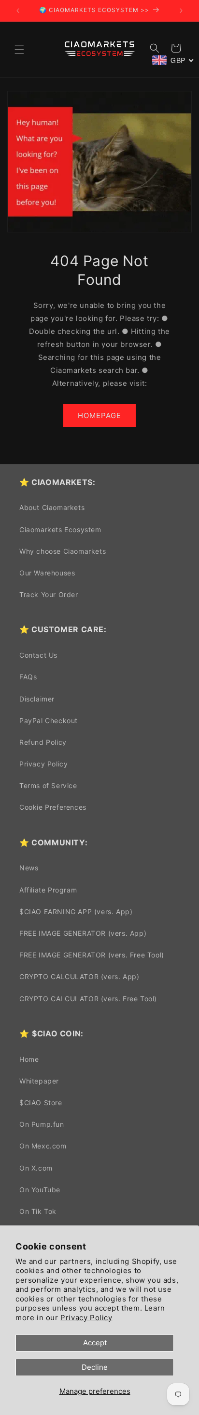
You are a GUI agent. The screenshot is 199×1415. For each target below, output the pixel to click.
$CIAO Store (40, 1102)
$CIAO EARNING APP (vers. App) (75, 911)
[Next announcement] (181, 10)
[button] (19, 49)
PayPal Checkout (48, 720)
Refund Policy (43, 742)
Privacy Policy (86, 1317)
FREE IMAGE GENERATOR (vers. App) (82, 933)
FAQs (28, 677)
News (28, 868)
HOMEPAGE (99, 415)
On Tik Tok (38, 1211)
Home (29, 1059)
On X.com (36, 1168)
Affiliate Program (48, 890)
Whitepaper (39, 1081)
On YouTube (39, 1190)
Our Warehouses (47, 573)
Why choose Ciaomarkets (62, 551)
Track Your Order (48, 594)
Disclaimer (37, 699)
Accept (95, 1342)
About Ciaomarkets (52, 507)
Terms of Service (48, 785)
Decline (95, 1367)
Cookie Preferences (52, 807)
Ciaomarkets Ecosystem (60, 529)
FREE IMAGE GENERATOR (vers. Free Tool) (91, 955)
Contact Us (38, 655)
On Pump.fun (41, 1124)
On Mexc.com (43, 1146)
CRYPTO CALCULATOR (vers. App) (79, 976)
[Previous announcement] (17, 10)
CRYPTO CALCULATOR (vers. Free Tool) (88, 998)
